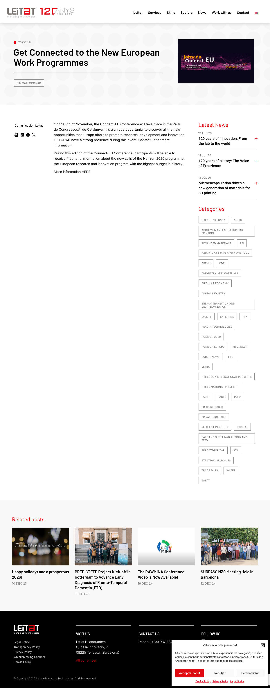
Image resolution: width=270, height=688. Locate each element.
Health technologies (216, 326)
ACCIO (238, 219)
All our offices (86, 660)
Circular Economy (215, 283)
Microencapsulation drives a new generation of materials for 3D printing (224, 188)
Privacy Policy (220, 681)
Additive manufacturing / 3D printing (222, 231)
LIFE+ (231, 356)
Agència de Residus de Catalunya (225, 253)
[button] (262, 645)
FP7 (244, 316)
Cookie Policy (203, 681)
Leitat (138, 12)
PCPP (237, 396)
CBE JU (205, 263)
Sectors (186, 12)
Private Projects (213, 417)
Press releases (212, 407)
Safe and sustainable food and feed (224, 439)
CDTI (222, 263)
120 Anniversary (213, 219)
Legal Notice (237, 681)
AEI (242, 243)
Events (206, 316)
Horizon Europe (212, 346)
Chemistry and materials (219, 273)
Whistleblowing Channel (29, 657)
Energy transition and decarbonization (218, 305)
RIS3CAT (242, 427)
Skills (171, 12)
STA (235, 450)
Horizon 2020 (211, 336)
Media (205, 366)
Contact (243, 12)
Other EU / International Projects (226, 376)
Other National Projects (219, 386)
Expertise (227, 316)
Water (230, 470)
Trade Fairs (209, 470)
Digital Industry (213, 293)
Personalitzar (250, 673)
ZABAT (205, 480)
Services (154, 12)
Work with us (221, 12)
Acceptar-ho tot (189, 673)
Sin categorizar (29, 83)
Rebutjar (220, 673)
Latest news (210, 356)
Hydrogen (240, 346)
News (202, 12)
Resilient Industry (214, 427)
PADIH (205, 396)
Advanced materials (216, 243)
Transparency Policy (27, 647)
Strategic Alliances (216, 460)
